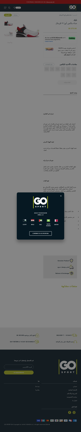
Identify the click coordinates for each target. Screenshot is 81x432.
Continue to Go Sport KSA (40, 233)
